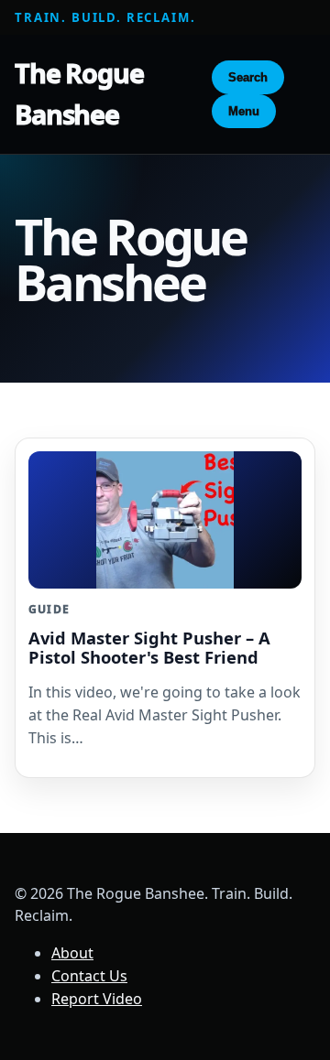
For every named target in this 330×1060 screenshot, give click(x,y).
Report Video (96, 999)
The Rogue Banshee (79, 93)
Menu (243, 111)
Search (248, 77)
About (72, 953)
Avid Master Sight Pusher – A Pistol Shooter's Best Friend (149, 647)
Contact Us (89, 976)
